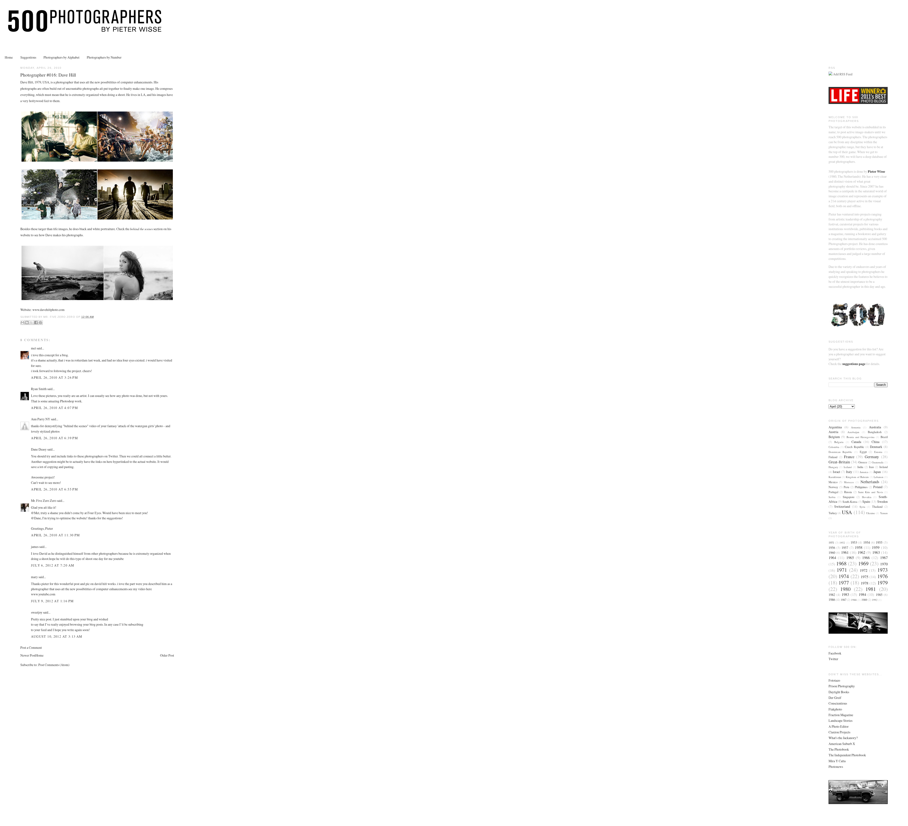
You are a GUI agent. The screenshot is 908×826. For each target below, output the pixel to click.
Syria (862, 506)
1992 (874, 600)
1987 (843, 600)
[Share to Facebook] (36, 322)
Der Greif (835, 697)
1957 (845, 547)
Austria (833, 432)
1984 (862, 594)
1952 (842, 542)
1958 (858, 547)
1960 (832, 552)
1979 (882, 582)
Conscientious (838, 703)
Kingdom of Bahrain (857, 477)
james (35, 546)
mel (33, 348)
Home (9, 57)
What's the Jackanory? (843, 738)
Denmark (876, 446)
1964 (832, 557)
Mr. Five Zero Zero (43, 500)
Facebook (835, 653)
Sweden (882, 501)
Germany (872, 456)
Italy (849, 471)
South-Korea (850, 502)
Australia (875, 427)
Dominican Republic (840, 452)
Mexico (833, 482)
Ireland (883, 467)
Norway (833, 487)
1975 (864, 576)
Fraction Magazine (841, 715)
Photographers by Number (104, 57)
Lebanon (878, 477)
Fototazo (834, 680)
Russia (848, 492)
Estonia (878, 452)
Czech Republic (854, 447)
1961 (845, 552)
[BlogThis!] (27, 322)
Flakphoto (835, 709)
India (860, 467)
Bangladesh (875, 432)
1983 (845, 594)
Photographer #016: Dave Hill (48, 75)
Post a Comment (31, 647)
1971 (842, 569)
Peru (846, 487)
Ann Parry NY (40, 419)
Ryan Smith (39, 389)
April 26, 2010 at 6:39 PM (54, 438)
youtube (118, 558)
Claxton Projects (839, 732)
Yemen (884, 513)
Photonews (836, 766)
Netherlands (869, 481)
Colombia (834, 447)
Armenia (855, 427)
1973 (882, 569)
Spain (866, 501)
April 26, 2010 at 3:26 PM (54, 377)
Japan (877, 471)
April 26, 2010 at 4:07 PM (54, 407)
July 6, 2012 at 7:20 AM (52, 565)
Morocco (849, 482)
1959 (875, 547)
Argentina (835, 427)
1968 (841, 563)
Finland (833, 457)
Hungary (833, 467)
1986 (832, 599)
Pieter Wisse (876, 171)
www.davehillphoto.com (48, 309)
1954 (866, 542)
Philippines (861, 487)
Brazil (884, 437)
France (849, 456)
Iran (871, 467)
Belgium (834, 437)
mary (34, 577)
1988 (854, 600)
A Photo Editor (839, 726)
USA (847, 512)
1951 (831, 543)
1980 (845, 588)
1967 (884, 557)
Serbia (832, 497)
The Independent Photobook (847, 755)
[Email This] (22, 322)
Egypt (863, 452)
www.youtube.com (43, 594)
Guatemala (877, 462)
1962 (861, 552)
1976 (882, 576)
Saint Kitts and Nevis (870, 492)
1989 (864, 600)
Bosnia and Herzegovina (860, 437)
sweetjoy (36, 612)
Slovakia (866, 497)
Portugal (833, 492)
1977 (843, 582)
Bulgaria (838, 442)
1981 (870, 588)
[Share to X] (31, 322)
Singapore (849, 497)
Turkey (833, 513)
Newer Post (27, 655)
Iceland (848, 467)
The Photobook (839, 749)
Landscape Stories (840, 720)
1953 (854, 542)
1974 (843, 576)
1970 (884, 564)
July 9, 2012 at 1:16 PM (52, 601)
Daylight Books (839, 692)
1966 (866, 557)
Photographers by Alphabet (61, 57)
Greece (862, 462)
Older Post (167, 655)
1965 (850, 557)
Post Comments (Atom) (54, 665)
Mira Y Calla (837, 761)
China (875, 441)
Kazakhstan (835, 477)
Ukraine (870, 513)
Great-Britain (839, 462)
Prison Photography (842, 686)
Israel (836, 471)
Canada (856, 441)
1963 (876, 552)
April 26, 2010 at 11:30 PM (55, 535)
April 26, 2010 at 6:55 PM (54, 489)
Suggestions (28, 57)
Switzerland (842, 506)
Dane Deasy (39, 449)
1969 (863, 563)
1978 (864, 583)
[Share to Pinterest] (40, 322)
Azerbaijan (853, 432)
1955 (879, 542)
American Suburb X (842, 743)
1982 (832, 594)
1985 (879, 594)
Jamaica (864, 472)
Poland (877, 487)
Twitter (833, 659)
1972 (863, 570)
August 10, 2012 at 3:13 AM (56, 636)
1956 (832, 547)
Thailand (877, 507)
